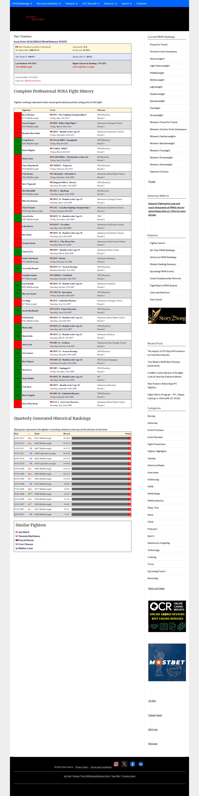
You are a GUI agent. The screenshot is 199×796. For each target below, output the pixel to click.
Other (151, 521)
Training (152, 557)
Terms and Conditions (101, 767)
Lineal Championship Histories (165, 278)
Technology (154, 550)
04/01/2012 (19, 438)
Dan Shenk (26, 234)
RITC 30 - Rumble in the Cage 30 (67, 233)
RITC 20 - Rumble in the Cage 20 (67, 360)
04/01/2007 (19, 514)
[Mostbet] (167, 680)
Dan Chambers (23, 36)
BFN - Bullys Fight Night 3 (64, 123)
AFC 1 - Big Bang (61, 191)
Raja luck (152, 743)
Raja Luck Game (156, 588)
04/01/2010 (19, 458)
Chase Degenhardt (30, 165)
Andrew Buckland (30, 258)
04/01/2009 (19, 479)
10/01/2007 (19, 504)
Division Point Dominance (163, 51)
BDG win (152, 729)
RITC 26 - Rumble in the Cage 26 (67, 283)
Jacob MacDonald (30, 268)
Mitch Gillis (27, 328)
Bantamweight (157, 101)
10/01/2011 (19, 448)
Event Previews (156, 430)
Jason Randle (28, 283)
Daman (76, 776)
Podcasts (152, 529)
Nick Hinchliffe (28, 191)
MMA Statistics (156, 500)
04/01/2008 (19, 494)
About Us (109, 3)
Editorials (153, 423)
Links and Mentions (160, 292)
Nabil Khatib (27, 317)
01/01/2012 (19, 443)
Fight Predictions (157, 444)
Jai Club (67, 776)
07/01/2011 (19, 453)
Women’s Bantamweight (162, 143)
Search (125, 3)
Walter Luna (26, 548)
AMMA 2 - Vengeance (62, 165)
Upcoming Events (156, 571)
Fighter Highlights (157, 451)
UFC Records (89, 3)
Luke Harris (27, 226)
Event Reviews (155, 437)
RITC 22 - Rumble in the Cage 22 (67, 334)
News (150, 514)
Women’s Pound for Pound (163, 122)
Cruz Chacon (25, 544)
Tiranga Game (128, 776)
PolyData (141, 3)
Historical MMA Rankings (163, 257)
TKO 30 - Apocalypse (62, 292)
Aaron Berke (27, 216)
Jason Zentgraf (28, 123)
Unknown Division (159, 171)
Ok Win (152, 700)
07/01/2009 (19, 474)
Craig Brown (28, 140)
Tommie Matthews (29, 536)
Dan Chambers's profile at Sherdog (34, 47)
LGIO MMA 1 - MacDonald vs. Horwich (70, 157)
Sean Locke (27, 344)
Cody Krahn (27, 174)
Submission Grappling (159, 543)
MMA (150, 486)
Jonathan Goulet (29, 275)
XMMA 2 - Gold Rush (62, 275)
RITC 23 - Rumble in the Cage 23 (67, 326)
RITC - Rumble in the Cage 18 (66, 385)
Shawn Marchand (29, 403)
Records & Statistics (47, 3)
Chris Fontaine (28, 207)
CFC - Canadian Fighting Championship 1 (71, 207)
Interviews (153, 472)
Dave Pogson (27, 361)
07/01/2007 (19, 509)
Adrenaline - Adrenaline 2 (64, 174)
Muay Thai (153, 507)
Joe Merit (23, 531)
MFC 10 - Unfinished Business (66, 393)
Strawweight (156, 115)
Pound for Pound (158, 44)
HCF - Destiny (59, 258)
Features (70, 3)
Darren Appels (28, 395)
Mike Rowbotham (30, 201)
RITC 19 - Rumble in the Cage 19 (67, 377)
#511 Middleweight (24, 67)
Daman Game (155, 715)
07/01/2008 (19, 489)
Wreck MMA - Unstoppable (65, 140)
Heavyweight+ (157, 58)
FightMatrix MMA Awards (163, 285)
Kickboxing (153, 479)
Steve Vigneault (29, 184)
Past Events (156, 299)
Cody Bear (27, 387)
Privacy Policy (81, 767)
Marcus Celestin (29, 294)
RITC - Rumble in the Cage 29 (66, 250)
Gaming (151, 458)
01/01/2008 (19, 499)
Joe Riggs (26, 300)
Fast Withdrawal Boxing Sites (95, 776)
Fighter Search (157, 243)
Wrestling (153, 578)
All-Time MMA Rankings (162, 250)
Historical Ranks (156, 465)
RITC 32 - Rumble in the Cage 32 (67, 216)
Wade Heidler (28, 378)
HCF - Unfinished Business (64, 300)
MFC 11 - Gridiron (61, 343)
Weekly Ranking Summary (163, 264)
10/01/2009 (19, 468)
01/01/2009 (19, 484)
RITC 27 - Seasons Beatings (65, 267)
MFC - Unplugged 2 (61, 368)
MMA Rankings (20, 3)
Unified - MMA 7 (60, 148)
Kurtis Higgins (28, 150)
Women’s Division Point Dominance (168, 129)
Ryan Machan (35, 80)
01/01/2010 (19, 463)
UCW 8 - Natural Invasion (64, 309)
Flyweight (155, 108)
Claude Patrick (28, 243)
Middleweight (157, 72)
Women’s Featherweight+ (163, 136)
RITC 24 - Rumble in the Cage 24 (67, 317)
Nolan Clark (27, 158)
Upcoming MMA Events (162, 271)
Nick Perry (27, 370)
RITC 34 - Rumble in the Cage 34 (67, 199)
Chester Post (27, 251)
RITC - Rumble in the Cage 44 (66, 132)
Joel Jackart (27, 353)
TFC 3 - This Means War (64, 241)
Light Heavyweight (160, 65)
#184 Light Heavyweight (83, 67)
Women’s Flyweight (160, 150)
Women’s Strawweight (161, 157)
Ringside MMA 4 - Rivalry (64, 182)
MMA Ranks (154, 493)
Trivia (151, 564)
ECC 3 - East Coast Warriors (66, 402)
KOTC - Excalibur (61, 224)
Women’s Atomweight (161, 164)
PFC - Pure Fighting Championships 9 (69, 115)
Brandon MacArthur (31, 133)
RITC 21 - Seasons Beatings (65, 351)
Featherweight (157, 94)
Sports (151, 536)
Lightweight (156, 86)
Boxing (151, 416)
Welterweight (157, 79)
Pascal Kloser (26, 540)
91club (151, 181)
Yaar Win (115, 776)
